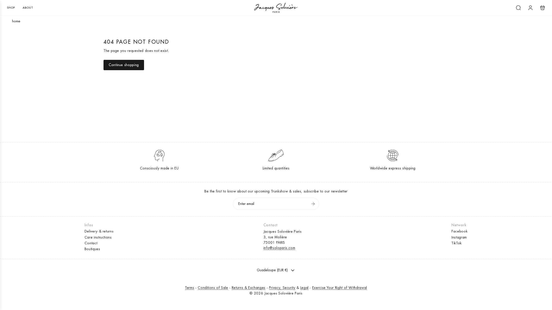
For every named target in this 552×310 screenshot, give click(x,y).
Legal (304, 288)
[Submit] (313, 204)
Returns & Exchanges (248, 288)
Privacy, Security (282, 288)
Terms (189, 288)
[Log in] (530, 8)
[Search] (518, 8)
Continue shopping (124, 65)
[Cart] (542, 8)
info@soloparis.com (279, 248)
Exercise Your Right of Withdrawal (339, 288)
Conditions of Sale (213, 288)
